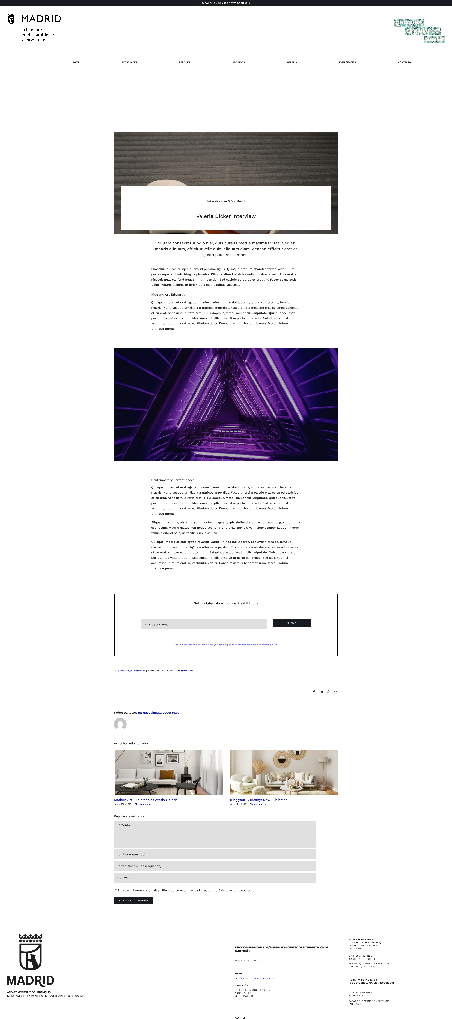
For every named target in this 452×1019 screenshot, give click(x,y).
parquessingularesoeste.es (131, 670)
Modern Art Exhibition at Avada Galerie (146, 800)
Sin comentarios (185, 670)
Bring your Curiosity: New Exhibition (258, 800)
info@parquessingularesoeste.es (255, 978)
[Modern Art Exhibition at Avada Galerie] (168, 772)
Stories (170, 670)
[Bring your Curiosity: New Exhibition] (283, 772)
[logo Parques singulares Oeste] (419, 17)
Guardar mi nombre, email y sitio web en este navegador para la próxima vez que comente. (186, 890)
